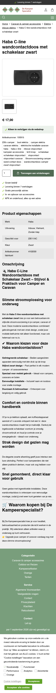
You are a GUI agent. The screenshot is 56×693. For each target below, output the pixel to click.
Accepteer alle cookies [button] (18, 688)
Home (5, 24)
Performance (13, 671)
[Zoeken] (3, 18)
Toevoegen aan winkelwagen (35, 173)
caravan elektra (11, 146)
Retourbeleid (28, 611)
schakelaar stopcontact (14, 155)
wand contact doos (12, 162)
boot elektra (22, 142)
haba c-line (16, 149)
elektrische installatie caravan (34, 146)
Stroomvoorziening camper (38, 159)
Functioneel (29, 667)
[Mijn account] (46, 10)
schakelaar (43, 152)
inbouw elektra (9, 28)
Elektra (47, 24)
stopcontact (33, 155)
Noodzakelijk (13, 667)
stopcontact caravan (13, 159)
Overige (28, 573)
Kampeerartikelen (28, 569)
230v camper (8, 142)
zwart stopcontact (12, 165)
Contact (28, 598)
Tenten (28, 577)
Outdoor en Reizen (28, 565)
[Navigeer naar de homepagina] (18, 10)
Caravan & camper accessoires (26, 24)
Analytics (28, 671)
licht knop (31, 152)
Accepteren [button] (34, 681)
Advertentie (42, 671)
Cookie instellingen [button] (12, 681)
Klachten (28, 606)
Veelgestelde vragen (28, 594)
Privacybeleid (28, 602)
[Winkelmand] (52, 10)
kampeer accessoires (14, 152)
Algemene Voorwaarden (28, 590)
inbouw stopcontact (33, 149)
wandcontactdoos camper (36, 162)
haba (6, 149)
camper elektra (38, 142)
